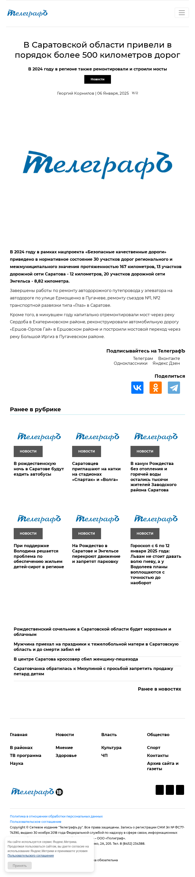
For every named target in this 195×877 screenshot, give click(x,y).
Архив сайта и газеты (162, 766)
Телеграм (143, 358)
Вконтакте (169, 358)
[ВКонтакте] (140, 388)
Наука (16, 763)
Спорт (153, 747)
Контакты (158, 755)
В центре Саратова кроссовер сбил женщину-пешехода (76, 659)
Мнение (64, 747)
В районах (21, 747)
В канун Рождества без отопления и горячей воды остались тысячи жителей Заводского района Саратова (153, 476)
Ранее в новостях (159, 689)
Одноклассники (131, 363)
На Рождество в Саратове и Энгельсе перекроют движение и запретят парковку (96, 553)
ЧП (104, 755)
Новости (98, 79)
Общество (158, 734)
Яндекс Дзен (166, 363)
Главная (18, 734)
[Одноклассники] (158, 388)
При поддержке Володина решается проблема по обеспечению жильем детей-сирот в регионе (39, 556)
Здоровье (66, 755)
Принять (20, 866)
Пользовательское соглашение (35, 822)
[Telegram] (176, 388)
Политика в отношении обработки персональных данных (56, 816)
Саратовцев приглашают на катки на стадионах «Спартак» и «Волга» (96, 471)
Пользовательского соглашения (31, 855)
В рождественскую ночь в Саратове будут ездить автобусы (39, 469)
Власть (109, 734)
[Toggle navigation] (182, 13)
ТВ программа (25, 755)
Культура (111, 747)
